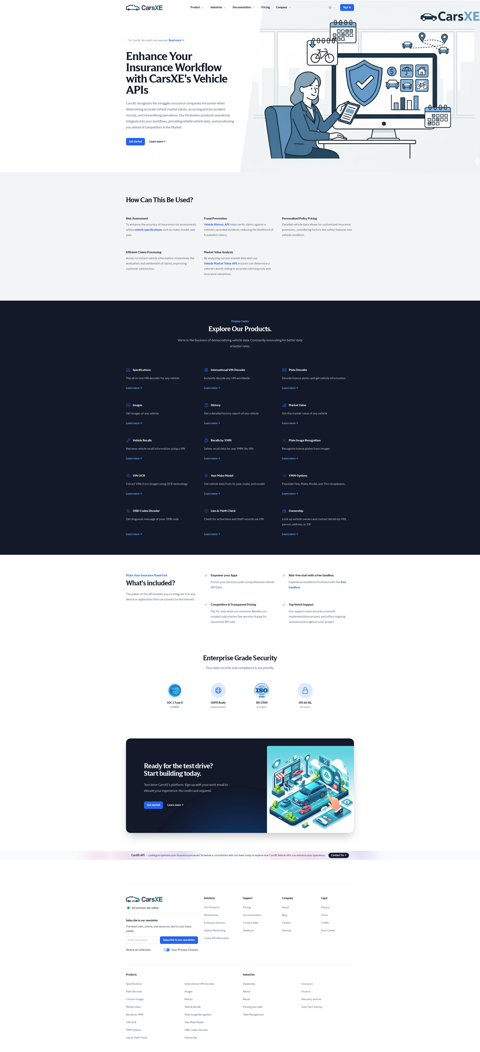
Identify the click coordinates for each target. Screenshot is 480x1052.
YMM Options (133, 1030)
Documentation (252, 915)
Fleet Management (253, 1014)
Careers (286, 923)
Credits (325, 923)
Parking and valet (252, 1007)
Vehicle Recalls (192, 1007)
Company (281, 7)
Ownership (190, 1037)
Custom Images (135, 999)
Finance (306, 991)
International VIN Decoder (199, 984)
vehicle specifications (148, 229)
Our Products (211, 907)
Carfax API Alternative (216, 938)
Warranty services (312, 999)
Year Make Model (193, 1022)
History (188, 999)
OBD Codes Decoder (196, 1030)
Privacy (325, 907)
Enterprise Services (214, 923)
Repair (246, 999)
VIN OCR (131, 1022)
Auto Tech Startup (312, 1007)
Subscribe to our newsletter (179, 940)
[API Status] (162, 908)
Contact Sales (250, 923)
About (285, 907)
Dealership (249, 984)
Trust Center (328, 930)
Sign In (347, 7)
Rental (246, 991)
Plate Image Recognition (198, 1014)
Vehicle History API (216, 224)
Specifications (134, 984)
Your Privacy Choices (184, 949)
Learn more (157, 141)
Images (188, 991)
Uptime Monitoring (214, 930)
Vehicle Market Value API (220, 263)
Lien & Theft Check (136, 1037)
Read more (176, 40)
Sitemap (286, 930)
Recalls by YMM (134, 1014)
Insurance (307, 984)
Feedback (248, 930)
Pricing (265, 7)
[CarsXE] (144, 7)
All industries (211, 915)
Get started (135, 141)
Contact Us (338, 855)
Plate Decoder (134, 991)
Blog (284, 915)
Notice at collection (138, 949)
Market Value (133, 1007)
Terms (324, 915)
